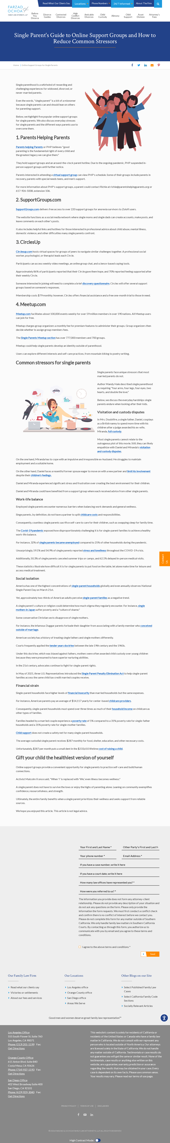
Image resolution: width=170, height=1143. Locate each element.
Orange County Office (20, 1057)
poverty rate (79, 720)
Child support (23, 732)
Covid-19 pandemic (32, 530)
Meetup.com (23, 313)
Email (152, 65)
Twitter (138, 65)
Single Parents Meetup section (38, 337)
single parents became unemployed (59, 542)
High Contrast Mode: (82, 1140)
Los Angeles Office (19, 1032)
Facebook (132, 65)
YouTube (85, 1114)
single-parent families (95, 597)
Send (152, 954)
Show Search (158, 4)
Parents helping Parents (29, 146)
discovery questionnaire (95, 283)
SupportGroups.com (27, 209)
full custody (114, 431)
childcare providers (120, 700)
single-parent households (86, 585)
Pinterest (158, 65)
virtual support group (65, 174)
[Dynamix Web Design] (85, 1123)
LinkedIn (145, 65)
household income (122, 708)
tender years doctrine (62, 645)
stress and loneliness (94, 550)
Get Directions (16, 1048)
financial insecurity (78, 692)
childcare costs (89, 514)
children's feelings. (41, 475)
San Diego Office (17, 1080)
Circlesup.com (24, 251)
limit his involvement (138, 471)
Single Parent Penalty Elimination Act (103, 673)
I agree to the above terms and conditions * (106, 946)
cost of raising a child (111, 748)
